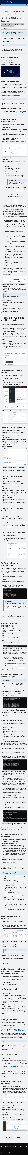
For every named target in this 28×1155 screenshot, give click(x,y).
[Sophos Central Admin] (2, 11)
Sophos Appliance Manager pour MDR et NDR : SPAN (13, 1030)
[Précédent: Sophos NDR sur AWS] (2, 1146)
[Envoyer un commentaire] (10, 1153)
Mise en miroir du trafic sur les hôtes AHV (13, 828)
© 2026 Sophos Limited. (6, 1150)
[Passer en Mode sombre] (7, 1)
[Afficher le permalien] (26, 18)
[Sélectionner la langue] (11, 1)
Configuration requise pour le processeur (11, 95)
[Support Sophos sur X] (2, 1153)
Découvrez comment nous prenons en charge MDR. (14, 5)
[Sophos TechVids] (7, 1153)
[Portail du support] (4, 1153)
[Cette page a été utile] (12, 1140)
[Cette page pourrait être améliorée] (15, 1140)
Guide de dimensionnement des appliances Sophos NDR (13, 113)
